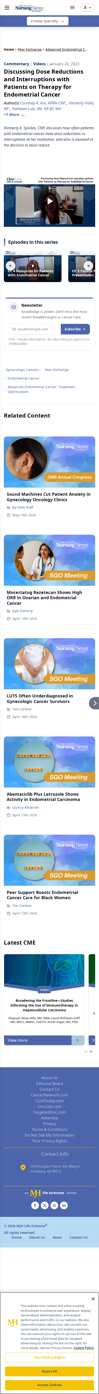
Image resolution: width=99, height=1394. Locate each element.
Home (9, 49)
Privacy (49, 1123)
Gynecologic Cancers (22, 369)
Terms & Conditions (50, 1129)
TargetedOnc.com (49, 1112)
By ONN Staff (22, 507)
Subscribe (73, 329)
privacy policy (18, 343)
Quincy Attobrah (25, 807)
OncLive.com (49, 1106)
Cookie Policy (84, 1348)
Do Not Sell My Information (49, 1135)
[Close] (93, 1299)
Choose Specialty (44, 21)
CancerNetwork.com (49, 1095)
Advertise (49, 1118)
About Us (49, 1077)
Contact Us (50, 1089)
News (57, 1237)
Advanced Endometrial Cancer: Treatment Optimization (41, 389)
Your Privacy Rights (49, 1141)
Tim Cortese (21, 709)
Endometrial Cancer (24, 378)
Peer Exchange (30, 49)
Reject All (49, 1371)
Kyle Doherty (22, 611)
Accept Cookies (49, 1385)
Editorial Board (49, 1083)
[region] (49, 1343)
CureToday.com (50, 1100)
